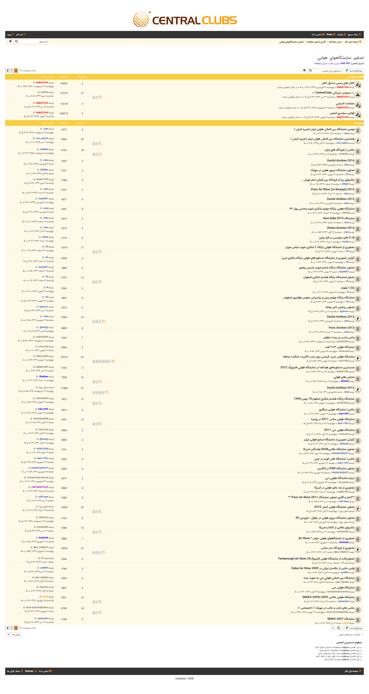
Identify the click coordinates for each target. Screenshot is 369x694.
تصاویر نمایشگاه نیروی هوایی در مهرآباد (332, 170)
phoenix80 (343, 532)
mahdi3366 (343, 341)
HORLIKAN (42, 449)
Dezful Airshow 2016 (340, 160)
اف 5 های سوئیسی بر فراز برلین (336, 237)
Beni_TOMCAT (341, 552)
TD (347, 174)
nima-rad (344, 351)
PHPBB (191, 678)
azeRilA (345, 572)
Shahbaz (43, 376)
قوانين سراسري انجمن (342, 113)
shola (45, 597)
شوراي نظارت (334, 63)
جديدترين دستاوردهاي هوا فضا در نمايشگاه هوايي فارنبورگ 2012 (317, 367)
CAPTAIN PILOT (40, 487)
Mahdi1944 (343, 87)
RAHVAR (344, 542)
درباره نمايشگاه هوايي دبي (339, 478)
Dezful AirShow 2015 (340, 199)
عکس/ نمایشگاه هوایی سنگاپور (336, 409)
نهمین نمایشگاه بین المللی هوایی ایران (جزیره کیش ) (324, 129)
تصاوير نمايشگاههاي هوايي (340, 57)
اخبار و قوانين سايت (286, 87)
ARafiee (44, 149)
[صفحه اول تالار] (184, 19)
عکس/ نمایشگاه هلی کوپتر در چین (334, 459)
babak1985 (343, 371)
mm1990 (344, 361)
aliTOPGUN (343, 403)
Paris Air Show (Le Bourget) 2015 (332, 189)
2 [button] (11, 70)
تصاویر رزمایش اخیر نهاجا (340, 307)
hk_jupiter (344, 482)
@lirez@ (44, 327)
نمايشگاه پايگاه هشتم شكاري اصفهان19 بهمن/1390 (324, 399)
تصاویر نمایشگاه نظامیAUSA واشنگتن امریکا (328, 449)
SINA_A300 (42, 356)
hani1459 (344, 414)
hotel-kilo (344, 154)
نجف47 (345, 563)
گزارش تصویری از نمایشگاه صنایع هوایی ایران (329, 439)
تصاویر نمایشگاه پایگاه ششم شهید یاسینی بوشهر (326, 267)
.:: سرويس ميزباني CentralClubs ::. (333, 92)
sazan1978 (42, 179)
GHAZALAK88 (40, 419)
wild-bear (344, 501)
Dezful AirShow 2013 (340, 317)
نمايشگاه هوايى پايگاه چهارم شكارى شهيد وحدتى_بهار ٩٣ (321, 208)
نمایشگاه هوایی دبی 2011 (339, 430)
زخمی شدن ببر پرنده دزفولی (338, 337)
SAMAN (345, 381)
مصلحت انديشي (345, 103)
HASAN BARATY (340, 453)
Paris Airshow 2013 (341, 328)
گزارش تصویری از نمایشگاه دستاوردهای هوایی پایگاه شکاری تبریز (318, 258)
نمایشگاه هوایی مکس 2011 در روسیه (332, 419)
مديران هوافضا (320, 63)
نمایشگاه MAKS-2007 (340, 619)
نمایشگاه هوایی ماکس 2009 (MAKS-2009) (328, 597)
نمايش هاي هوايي (344, 377)
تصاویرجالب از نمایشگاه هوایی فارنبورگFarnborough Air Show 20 (316, 558)
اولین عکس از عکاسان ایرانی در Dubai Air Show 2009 (323, 568)
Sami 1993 (343, 423)
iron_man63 (343, 143)
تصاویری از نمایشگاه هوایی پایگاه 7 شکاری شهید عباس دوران (319, 247)
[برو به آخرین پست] (34, 82)
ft (348, 292)
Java (346, 133)
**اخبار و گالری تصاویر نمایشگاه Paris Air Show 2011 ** (321, 497)
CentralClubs (180, 678)
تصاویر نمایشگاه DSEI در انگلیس (335, 468)
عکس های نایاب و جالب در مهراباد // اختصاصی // (326, 608)
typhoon (344, 311)
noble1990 (343, 492)
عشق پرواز (43, 387)
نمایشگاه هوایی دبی (343, 587)
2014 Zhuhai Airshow (340, 228)
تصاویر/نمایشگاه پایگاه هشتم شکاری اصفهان (328, 277)
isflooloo (43, 517)
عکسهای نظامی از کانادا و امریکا (336, 527)
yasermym (343, 601)
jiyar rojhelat (342, 582)
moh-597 (345, 63)
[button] (7, 70)
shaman (43, 587)
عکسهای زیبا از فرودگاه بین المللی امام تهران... (327, 180)
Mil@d (345, 184)
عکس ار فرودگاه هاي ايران (339, 150)
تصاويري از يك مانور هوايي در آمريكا (334, 487)
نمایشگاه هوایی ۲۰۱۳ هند (339, 347)
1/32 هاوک (347, 288)
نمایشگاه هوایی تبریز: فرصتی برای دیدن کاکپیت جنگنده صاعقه (318, 356)
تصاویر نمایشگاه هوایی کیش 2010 (334, 507)
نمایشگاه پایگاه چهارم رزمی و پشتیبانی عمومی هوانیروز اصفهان (318, 297)
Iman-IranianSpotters (338, 612)
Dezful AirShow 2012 (340, 388)
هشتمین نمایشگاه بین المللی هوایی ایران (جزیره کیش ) (322, 139)
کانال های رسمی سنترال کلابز (338, 83)
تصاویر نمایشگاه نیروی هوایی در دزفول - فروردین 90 (325, 518)
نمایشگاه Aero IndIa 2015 (338, 218)
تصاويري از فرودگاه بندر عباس (337, 548)
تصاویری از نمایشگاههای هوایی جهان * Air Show (326, 538)
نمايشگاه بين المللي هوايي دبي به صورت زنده (329, 578)
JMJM (345, 213)
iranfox (44, 92)
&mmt (345, 242)
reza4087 (43, 198)
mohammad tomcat (37, 477)
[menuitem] (342, 34)
